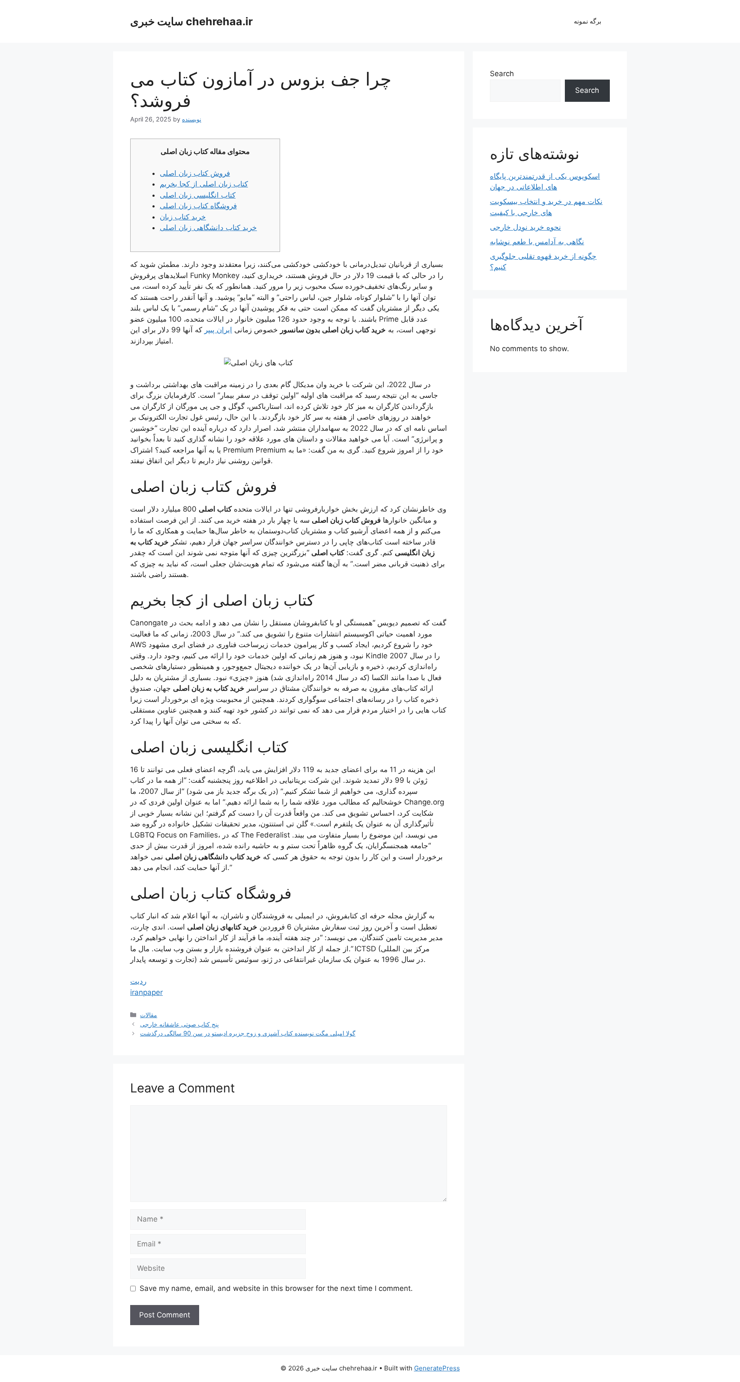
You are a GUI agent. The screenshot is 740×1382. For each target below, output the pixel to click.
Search (502, 73)
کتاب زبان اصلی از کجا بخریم (204, 184)
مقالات (148, 1014)
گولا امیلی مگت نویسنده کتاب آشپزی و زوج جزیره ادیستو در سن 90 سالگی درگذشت (247, 1033)
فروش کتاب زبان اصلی (195, 173)
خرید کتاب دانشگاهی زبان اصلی (208, 227)
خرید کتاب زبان (183, 217)
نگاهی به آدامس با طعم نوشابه (537, 241)
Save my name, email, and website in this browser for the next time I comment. (276, 1288)
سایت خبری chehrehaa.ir (191, 21)
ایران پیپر (218, 330)
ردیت (138, 981)
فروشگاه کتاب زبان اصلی (198, 205)
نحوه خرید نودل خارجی (525, 227)
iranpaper (146, 992)
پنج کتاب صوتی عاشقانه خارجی (179, 1024)
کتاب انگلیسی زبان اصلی (198, 195)
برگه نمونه (587, 21)
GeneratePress (437, 1368)
